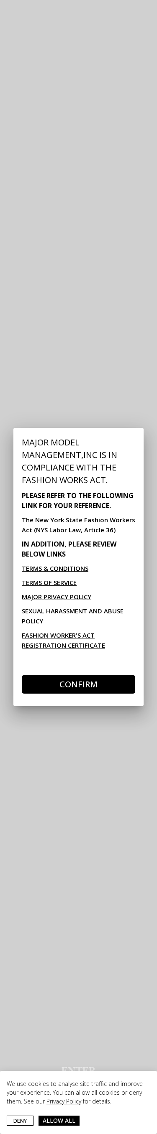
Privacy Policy (63, 1101)
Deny (20, 1120)
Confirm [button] (78, 684)
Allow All (59, 1120)
